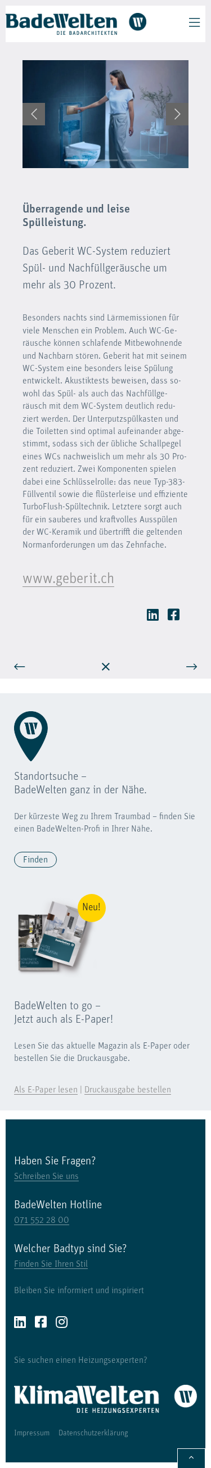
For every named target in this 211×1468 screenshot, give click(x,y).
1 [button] (76, 160)
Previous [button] (34, 114)
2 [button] (105, 160)
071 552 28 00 (41, 1220)
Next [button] (177, 114)
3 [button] (135, 160)
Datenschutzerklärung (93, 1433)
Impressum (32, 1433)
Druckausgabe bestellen (127, 1090)
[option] (105, 114)
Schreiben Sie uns (46, 1176)
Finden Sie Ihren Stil (51, 1264)
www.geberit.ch (68, 579)
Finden (35, 860)
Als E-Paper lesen (46, 1090)
